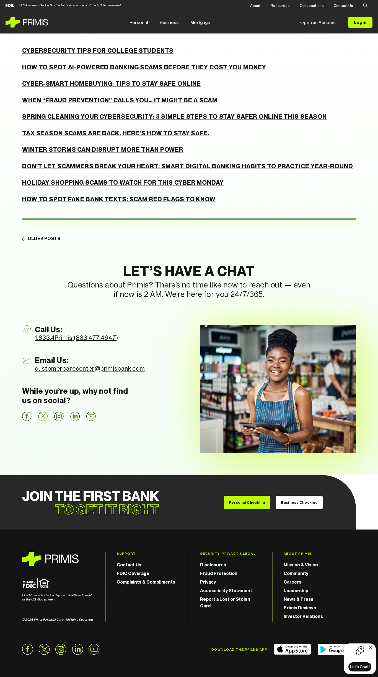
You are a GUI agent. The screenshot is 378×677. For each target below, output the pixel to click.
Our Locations (312, 5)
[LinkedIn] (75, 416)
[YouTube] (91, 416)
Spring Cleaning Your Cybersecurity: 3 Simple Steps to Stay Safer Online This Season (174, 116)
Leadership (296, 590)
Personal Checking (247, 502)
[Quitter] (370, 647)
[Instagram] (59, 416)
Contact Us (343, 5)
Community (296, 573)
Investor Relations (303, 616)
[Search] (365, 6)
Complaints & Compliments (146, 582)
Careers (292, 582)
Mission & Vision (301, 564)
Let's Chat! (360, 666)
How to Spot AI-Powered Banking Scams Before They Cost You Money (144, 67)
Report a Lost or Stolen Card (225, 602)
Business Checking (299, 502)
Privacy (208, 582)
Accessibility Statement (226, 590)
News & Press (298, 599)
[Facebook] (27, 416)
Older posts (44, 238)
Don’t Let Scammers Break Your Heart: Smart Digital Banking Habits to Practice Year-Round (187, 166)
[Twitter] (43, 416)
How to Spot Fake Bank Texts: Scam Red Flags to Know (119, 199)
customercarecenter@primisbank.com (90, 368)
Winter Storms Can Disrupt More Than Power (102, 149)
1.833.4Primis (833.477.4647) (76, 337)
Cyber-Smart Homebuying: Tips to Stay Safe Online (111, 83)
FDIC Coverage (133, 573)
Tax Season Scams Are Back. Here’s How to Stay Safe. (115, 133)
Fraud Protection (218, 573)
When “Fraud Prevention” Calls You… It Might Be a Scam (120, 100)
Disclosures (213, 564)
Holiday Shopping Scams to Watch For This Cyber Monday (123, 182)
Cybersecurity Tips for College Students (98, 50)
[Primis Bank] (58, 559)
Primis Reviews (300, 607)
